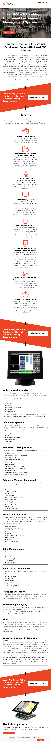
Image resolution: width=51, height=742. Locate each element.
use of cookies (11, 738)
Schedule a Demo (9, 32)
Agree (40, 740)
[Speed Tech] (8, 4)
